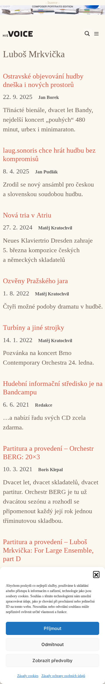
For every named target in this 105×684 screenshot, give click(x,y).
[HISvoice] (19, 34)
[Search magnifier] (87, 33)
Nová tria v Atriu (27, 215)
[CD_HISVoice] (52, 10)
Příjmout (53, 628)
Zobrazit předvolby (52, 660)
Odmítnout (52, 644)
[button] (96, 574)
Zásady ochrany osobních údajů (63, 676)
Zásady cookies (27, 676)
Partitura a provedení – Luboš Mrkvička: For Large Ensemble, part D (48, 550)
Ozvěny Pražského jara (35, 281)
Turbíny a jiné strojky (33, 327)
